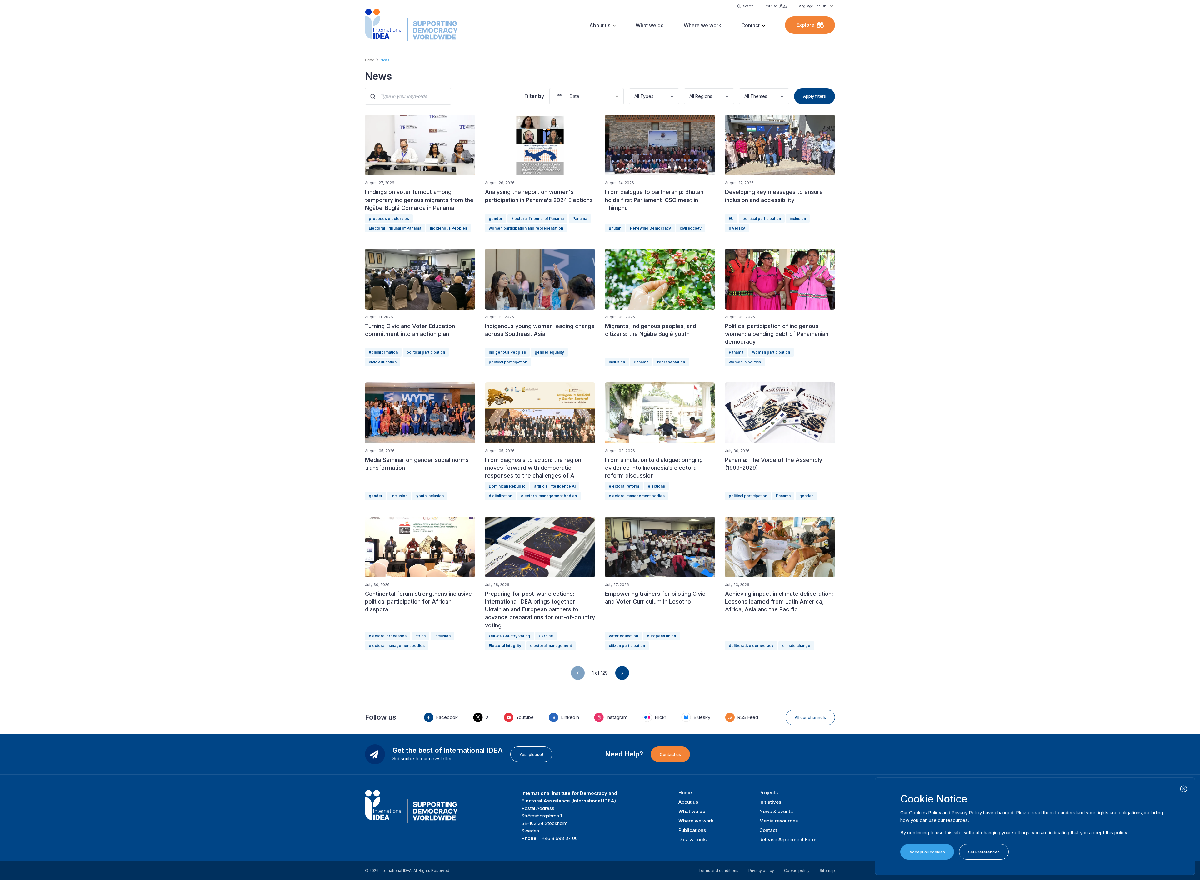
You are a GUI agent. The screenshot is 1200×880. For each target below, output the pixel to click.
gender (495, 218)
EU (731, 218)
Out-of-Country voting (509, 636)
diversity (737, 228)
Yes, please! (531, 754)
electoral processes (388, 636)
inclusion (798, 218)
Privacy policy (761, 870)
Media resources (778, 821)
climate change (796, 645)
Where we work (702, 25)
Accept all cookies (927, 851)
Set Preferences (984, 851)
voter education (623, 636)
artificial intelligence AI (555, 486)
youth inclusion (430, 495)
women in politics (745, 362)
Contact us (670, 754)
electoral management (551, 645)
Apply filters (814, 96)
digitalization (500, 495)
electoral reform (624, 486)
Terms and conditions (718, 870)
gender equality (549, 352)
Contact (750, 25)
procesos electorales (389, 218)
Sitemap (827, 870)
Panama (579, 218)
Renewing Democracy (650, 228)
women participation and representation (526, 228)
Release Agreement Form (788, 839)
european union (661, 636)
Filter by (534, 96)
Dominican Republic (507, 486)
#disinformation (383, 352)
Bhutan (615, 228)
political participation (761, 218)
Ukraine (546, 636)
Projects (768, 793)
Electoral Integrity (505, 645)
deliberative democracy (751, 645)
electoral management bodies (549, 495)
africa (420, 636)
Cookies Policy (925, 813)
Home (369, 60)
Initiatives (770, 802)
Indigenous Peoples (448, 228)
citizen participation (627, 645)
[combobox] (635, 96)
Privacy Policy (967, 813)
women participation (771, 352)
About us (599, 25)
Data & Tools (692, 839)
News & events (776, 811)
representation (671, 362)
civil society (691, 228)
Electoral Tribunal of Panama (395, 228)
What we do (650, 25)
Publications (692, 830)
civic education (383, 362)
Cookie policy (797, 870)
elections (656, 486)
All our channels (810, 717)
